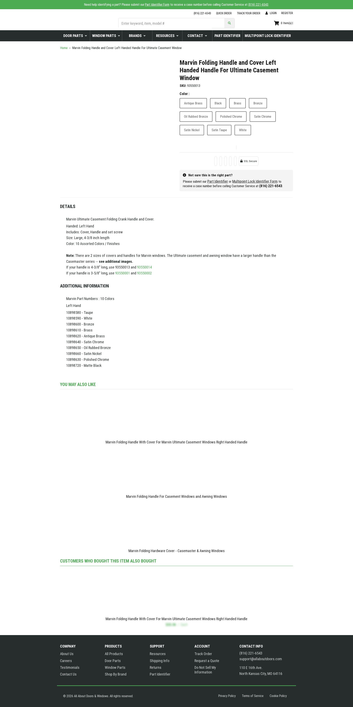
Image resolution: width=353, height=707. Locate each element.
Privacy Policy (227, 696)
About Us (67, 654)
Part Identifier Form (157, 5)
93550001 (122, 273)
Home (64, 48)
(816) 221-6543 (258, 5)
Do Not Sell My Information (205, 669)
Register (287, 13)
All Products (114, 654)
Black (218, 103)
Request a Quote (206, 661)
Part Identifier (217, 181)
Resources (158, 654)
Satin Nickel (192, 130)
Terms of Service (253, 696)
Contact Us (68, 674)
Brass (237, 103)
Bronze (258, 103)
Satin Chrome (262, 116)
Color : (184, 94)
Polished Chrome (231, 116)
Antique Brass (193, 103)
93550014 (144, 267)
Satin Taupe (219, 130)
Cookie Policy (278, 696)
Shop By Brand (115, 674)
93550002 (144, 273)
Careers (66, 661)
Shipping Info (159, 661)
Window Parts (115, 667)
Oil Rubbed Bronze (196, 116)
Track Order (203, 654)
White (243, 130)
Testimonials (69, 667)
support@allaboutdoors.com (260, 659)
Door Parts (113, 661)
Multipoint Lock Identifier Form (255, 181)
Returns (155, 667)
